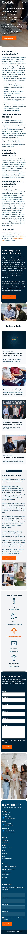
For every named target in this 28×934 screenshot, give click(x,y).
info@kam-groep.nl (7, 848)
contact (21, 236)
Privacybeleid (5, 874)
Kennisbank (5, 388)
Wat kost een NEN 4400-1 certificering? (13, 457)
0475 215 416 (5, 842)
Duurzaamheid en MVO (8, 351)
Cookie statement (6, 872)
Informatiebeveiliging (12, 388)
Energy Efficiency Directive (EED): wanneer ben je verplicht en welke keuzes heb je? (12, 355)
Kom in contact (8, 297)
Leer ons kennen (8, 558)
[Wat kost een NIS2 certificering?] (14, 376)
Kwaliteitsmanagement (7, 455)
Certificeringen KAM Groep (9, 866)
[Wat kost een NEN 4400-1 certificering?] (14, 444)
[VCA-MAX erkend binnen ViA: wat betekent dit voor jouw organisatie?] (14, 409)
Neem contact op (8, 38)
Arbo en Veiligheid (6, 420)
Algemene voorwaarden (8, 869)
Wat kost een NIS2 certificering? (12, 389)
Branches (4, 877)
